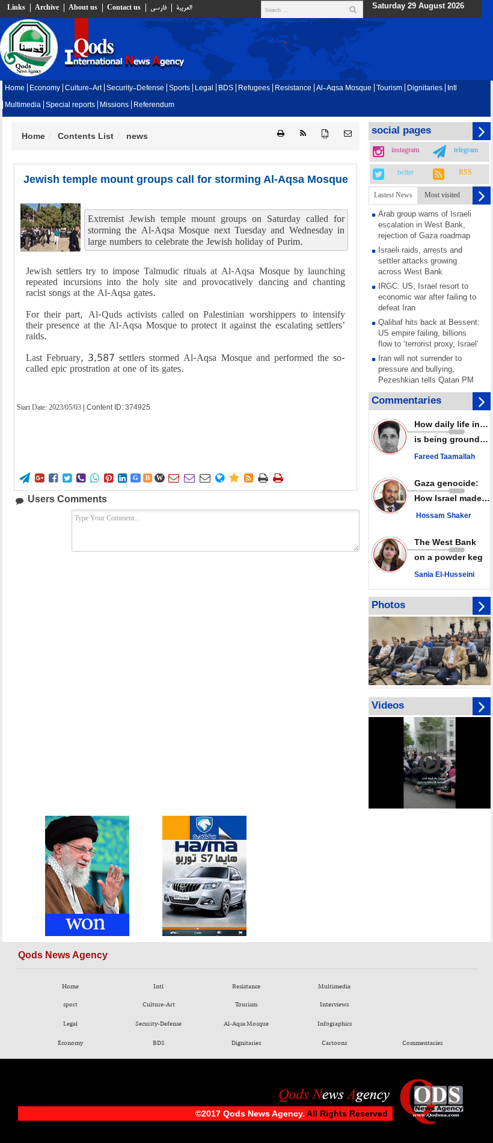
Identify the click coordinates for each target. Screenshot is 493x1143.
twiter (405, 172)
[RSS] (303, 134)
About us (83, 7)
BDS (225, 88)
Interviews (334, 1004)
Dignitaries (424, 88)
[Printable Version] (280, 134)
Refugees (254, 88)
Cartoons (334, 1043)
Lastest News (393, 195)
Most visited (442, 195)
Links (16, 7)
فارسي (158, 7)
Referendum (153, 105)
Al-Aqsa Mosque (344, 88)
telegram (466, 150)
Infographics (334, 1023)
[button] (348, 134)
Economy (44, 88)
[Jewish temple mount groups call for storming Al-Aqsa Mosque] (50, 227)
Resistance (293, 88)
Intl (452, 88)
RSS (465, 172)
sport (70, 1004)
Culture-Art (83, 88)
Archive (47, 7)
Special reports (70, 105)
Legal (204, 88)
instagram (405, 150)
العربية (184, 7)
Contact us (124, 7)
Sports (179, 88)
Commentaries (422, 1043)
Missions (114, 105)
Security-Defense (135, 88)
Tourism (389, 88)
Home (15, 88)
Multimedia (23, 105)
